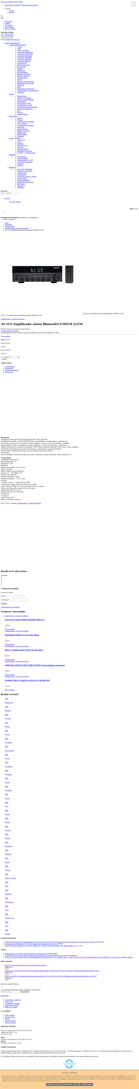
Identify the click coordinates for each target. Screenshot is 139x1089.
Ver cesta (12, 202)
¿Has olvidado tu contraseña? (10, 607)
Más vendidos (9, 27)
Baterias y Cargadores (24, 98)
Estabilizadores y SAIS (24, 105)
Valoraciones (9, 372)
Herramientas (13, 116)
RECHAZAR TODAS (70, 1084)
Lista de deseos (6, 336)
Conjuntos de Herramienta (25, 122)
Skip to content (18, 2)
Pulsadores (20, 85)
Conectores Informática (24, 58)
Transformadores (22, 114)
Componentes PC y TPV (25, 160)
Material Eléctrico (22, 149)
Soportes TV (21, 186)
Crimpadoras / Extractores (25, 125)
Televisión (20, 187)
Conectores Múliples (23, 61)
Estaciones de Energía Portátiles (27, 107)
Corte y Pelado (22, 123)
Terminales (20, 92)
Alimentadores (21, 96)
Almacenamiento (22, 158)
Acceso (11, 10)
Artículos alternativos (12, 370)
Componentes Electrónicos (17, 45)
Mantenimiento (22, 134)
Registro (11, 12)
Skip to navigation (7, 2)
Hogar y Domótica (15, 138)
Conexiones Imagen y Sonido (26, 176)
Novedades (8, 25)
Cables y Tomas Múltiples (25, 100)
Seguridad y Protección (24, 151)
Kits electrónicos (22, 72)
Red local (20, 165)
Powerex (20, 112)
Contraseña (5, 600)
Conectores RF (22, 63)
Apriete (19, 118)
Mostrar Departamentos (12, 43)
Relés (19, 87)
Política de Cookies (11, 1007)
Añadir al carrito (6, 363)
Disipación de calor (23, 65)
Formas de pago (10, 1017)
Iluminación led (22, 145)
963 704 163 (9, 34)
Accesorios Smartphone (24, 169)
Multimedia (12, 167)
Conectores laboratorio (24, 59)
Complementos (10, 366)
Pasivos (19, 79)
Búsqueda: (4, 191)
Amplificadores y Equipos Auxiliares (13, 319)
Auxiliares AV (21, 175)
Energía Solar (21, 67)
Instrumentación (22, 129)
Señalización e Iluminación (25, 89)
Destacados (8, 21)
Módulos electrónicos (24, 74)
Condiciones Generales (12, 1003)
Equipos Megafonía (23, 180)
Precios (7, 1019)
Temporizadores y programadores (28, 90)
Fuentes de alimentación (25, 109)
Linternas (20, 147)
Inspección (20, 127)
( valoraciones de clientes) (9, 331)
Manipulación (21, 133)
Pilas (18, 111)
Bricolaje (20, 120)
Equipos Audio (22, 178)
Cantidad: (6, 357)
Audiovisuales (21, 173)
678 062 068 (9, 36)
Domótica (20, 143)
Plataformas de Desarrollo (25, 83)
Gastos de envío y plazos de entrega (10, 1021)
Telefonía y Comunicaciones (26, 153)
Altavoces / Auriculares (24, 171)
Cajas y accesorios (23, 50)
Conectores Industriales (24, 56)
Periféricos (20, 164)
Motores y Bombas (23, 76)
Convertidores (21, 101)
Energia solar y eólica (24, 103)
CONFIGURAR (86, 1084)
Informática (12, 154)
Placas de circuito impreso (25, 81)
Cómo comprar (10, 1015)
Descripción (9, 368)
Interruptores (21, 70)
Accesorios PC (22, 156)
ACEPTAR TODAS (54, 1084)
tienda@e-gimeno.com (12, 39)
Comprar (18, 202)
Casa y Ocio (21, 140)
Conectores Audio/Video (25, 54)
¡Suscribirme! (25, 992)
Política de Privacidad (12, 1005)
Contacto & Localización (13, 1000)
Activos (19, 47)
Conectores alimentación (25, 52)
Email (3, 596)
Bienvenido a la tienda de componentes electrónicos (21, 5)
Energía (11, 94)
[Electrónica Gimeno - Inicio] (1, 16)
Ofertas (7, 23)
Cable (19, 48)
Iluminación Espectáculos (25, 182)
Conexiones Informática (24, 162)
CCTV (19, 142)
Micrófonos (21, 184)
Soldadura (20, 136)
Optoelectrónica (22, 78)
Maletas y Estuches (23, 131)
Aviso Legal (9, 1002)
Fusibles (19, 69)
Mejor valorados (10, 29)
